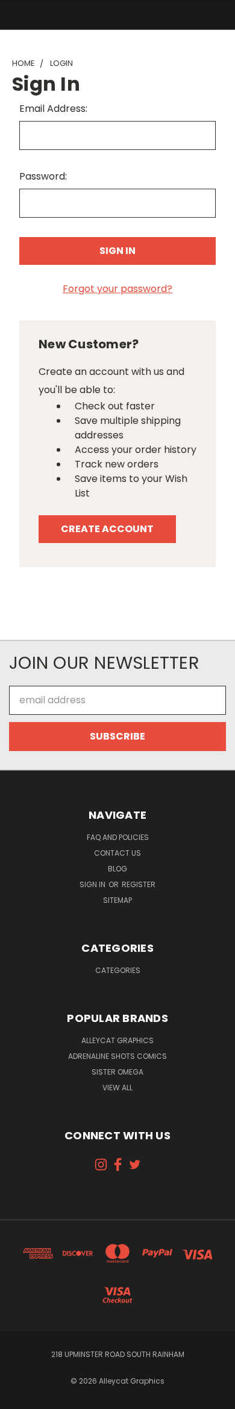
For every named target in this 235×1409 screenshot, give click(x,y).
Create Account (107, 529)
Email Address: (53, 109)
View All (117, 1087)
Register (138, 884)
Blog (117, 869)
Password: (43, 176)
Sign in (93, 884)
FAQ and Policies (118, 837)
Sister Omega (117, 1072)
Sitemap (117, 900)
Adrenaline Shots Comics (117, 1056)
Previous (19, 1397)
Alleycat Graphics (117, 1040)
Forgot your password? (117, 289)
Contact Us (117, 853)
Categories (117, 970)
